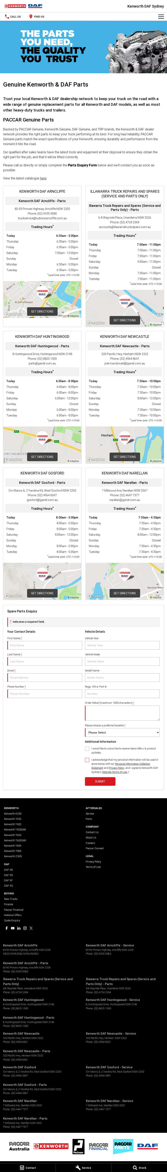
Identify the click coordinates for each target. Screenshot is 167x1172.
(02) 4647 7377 (129, 495)
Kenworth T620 (12, 835)
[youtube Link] (12, 928)
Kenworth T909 (12, 851)
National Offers (13, 915)
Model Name (92, 670)
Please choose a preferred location (105, 725)
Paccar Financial (13, 910)
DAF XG (8, 885)
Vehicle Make (92, 654)
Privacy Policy (116, 768)
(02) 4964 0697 (47, 495)
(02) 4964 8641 (129, 359)
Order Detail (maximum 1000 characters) (109, 703)
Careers (90, 843)
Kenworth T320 (12, 819)
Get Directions (42, 311)
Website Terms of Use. (114, 772)
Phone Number (16, 686)
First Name (14, 638)
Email (11, 670)
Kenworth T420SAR (15, 829)
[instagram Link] (24, 928)
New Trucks (11, 899)
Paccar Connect (95, 848)
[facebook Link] (6, 928)
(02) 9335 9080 (47, 213)
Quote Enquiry (12, 920)
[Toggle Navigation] (161, 16)
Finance (8, 904)
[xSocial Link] (31, 928)
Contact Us (92, 832)
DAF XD (8, 875)
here (43, 178)
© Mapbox (73, 315)
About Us (91, 837)
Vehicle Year (92, 638)
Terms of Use (93, 867)
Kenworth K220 (12, 813)
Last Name (14, 654)
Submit (100, 781)
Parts (89, 819)
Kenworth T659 (12, 845)
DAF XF (8, 880)
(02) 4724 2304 (129, 222)
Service (90, 813)
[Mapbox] (14, 314)
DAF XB (8, 869)
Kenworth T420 (12, 824)
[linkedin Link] (18, 928)
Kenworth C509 (13, 856)
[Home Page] (23, 6)
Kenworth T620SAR (15, 840)
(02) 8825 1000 (47, 359)
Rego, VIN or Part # (96, 686)
